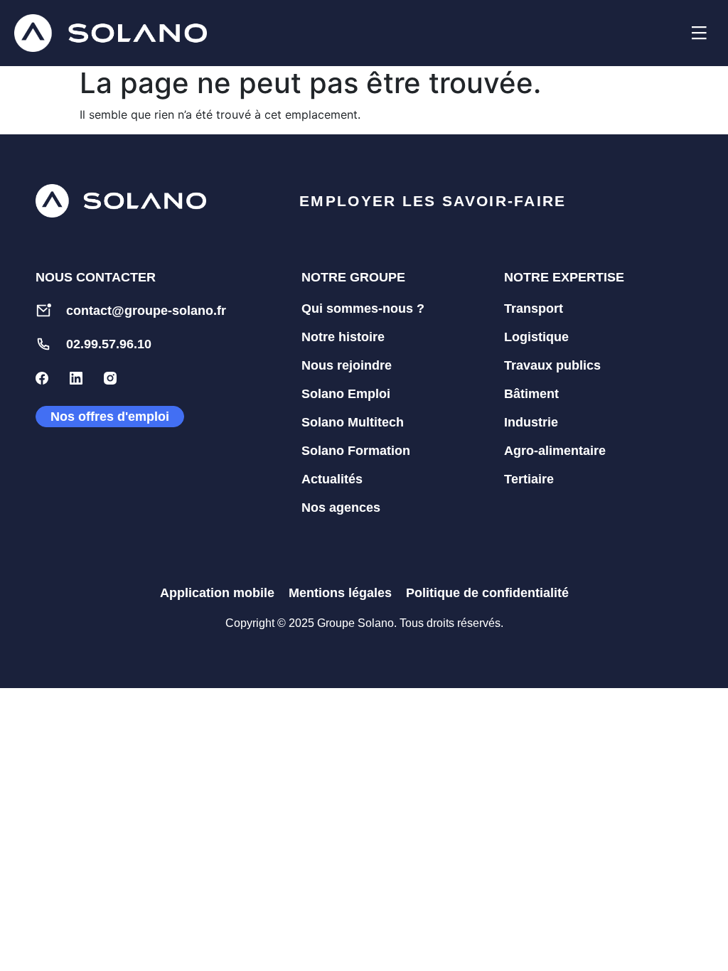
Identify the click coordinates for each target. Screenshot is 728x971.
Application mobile (217, 593)
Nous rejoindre (346, 365)
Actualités (332, 479)
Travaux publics (552, 365)
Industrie (531, 422)
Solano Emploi (345, 394)
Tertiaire (529, 479)
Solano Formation (355, 451)
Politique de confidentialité (487, 593)
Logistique (536, 337)
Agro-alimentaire (555, 451)
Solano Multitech (352, 422)
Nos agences (340, 507)
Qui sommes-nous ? (362, 308)
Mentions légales (340, 593)
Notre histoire (343, 337)
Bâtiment (531, 394)
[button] (663, 33)
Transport (533, 308)
